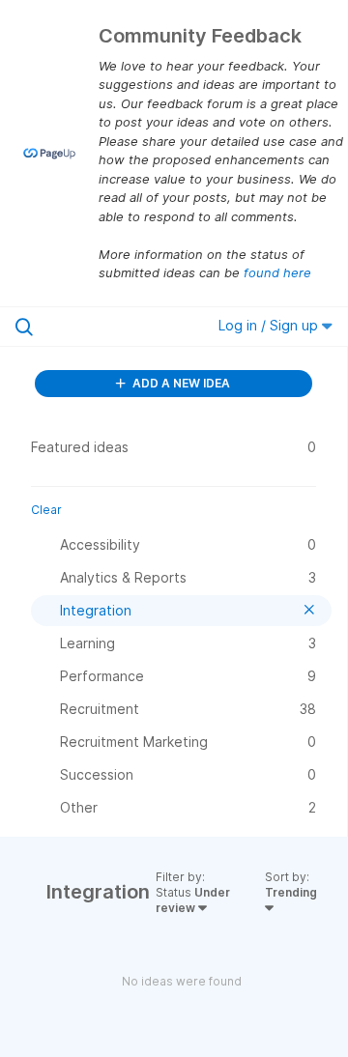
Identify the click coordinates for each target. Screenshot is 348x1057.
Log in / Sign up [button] (270, 325)
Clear (46, 509)
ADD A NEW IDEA (180, 383)
